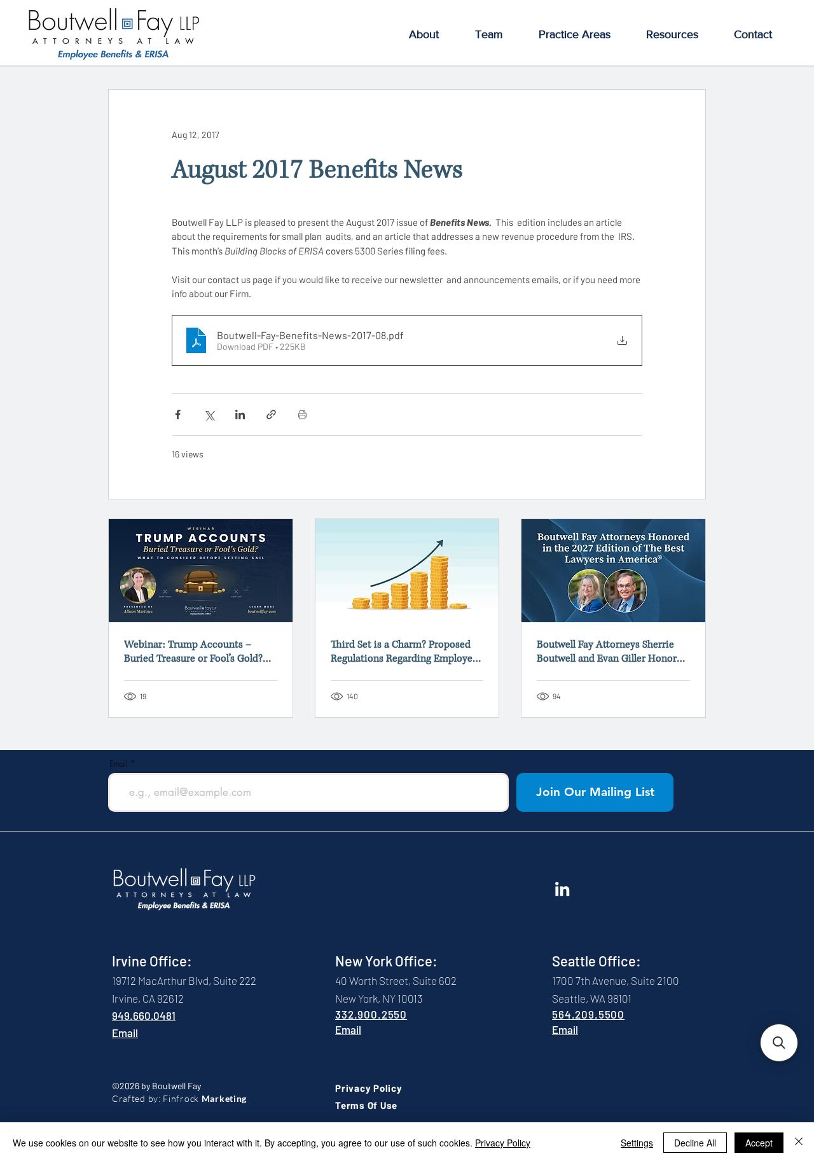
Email (118, 764)
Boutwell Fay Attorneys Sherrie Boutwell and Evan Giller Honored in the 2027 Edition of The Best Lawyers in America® (612, 651)
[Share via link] (271, 414)
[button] (423, 34)
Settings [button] (637, 1142)
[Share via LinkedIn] (240, 414)
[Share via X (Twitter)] (209, 414)
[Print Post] (302, 414)
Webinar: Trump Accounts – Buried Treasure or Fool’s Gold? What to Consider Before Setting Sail (196, 651)
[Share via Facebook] (178, 414)
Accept (759, 1142)
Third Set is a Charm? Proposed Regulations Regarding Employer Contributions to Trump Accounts (407, 651)
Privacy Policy (502, 1142)
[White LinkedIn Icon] (562, 889)
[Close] (798, 1142)
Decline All (695, 1142)
